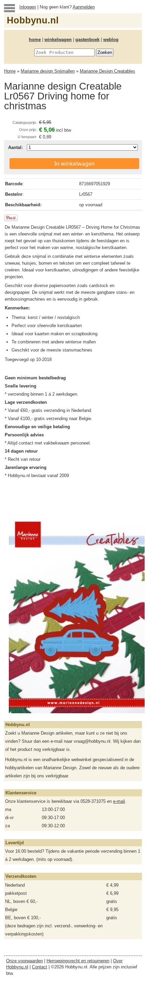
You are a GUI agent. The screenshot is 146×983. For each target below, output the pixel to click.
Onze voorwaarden (24, 960)
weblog (110, 39)
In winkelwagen (74, 163)
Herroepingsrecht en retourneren (78, 960)
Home (10, 71)
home (35, 39)
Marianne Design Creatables (107, 71)
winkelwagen (58, 39)
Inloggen (27, 7)
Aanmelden (84, 7)
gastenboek (87, 39)
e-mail (119, 801)
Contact (39, 966)
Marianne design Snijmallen (48, 71)
